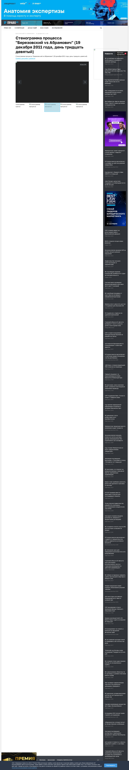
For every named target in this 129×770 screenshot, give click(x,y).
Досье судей (32, 28)
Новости (109, 54)
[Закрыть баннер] (35, 753)
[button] (21, 107)
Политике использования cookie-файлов (24, 768)
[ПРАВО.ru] (11, 22)
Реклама (42, 760)
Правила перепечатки (64, 760)
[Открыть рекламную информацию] (124, 145)
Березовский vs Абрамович (25, 33)
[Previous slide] (19, 82)
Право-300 (7, 28)
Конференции (19, 28)
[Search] (101, 28)
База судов (44, 28)
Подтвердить (110, 765)
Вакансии (51, 760)
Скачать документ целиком (25, 58)
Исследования (57, 28)
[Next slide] (85, 82)
